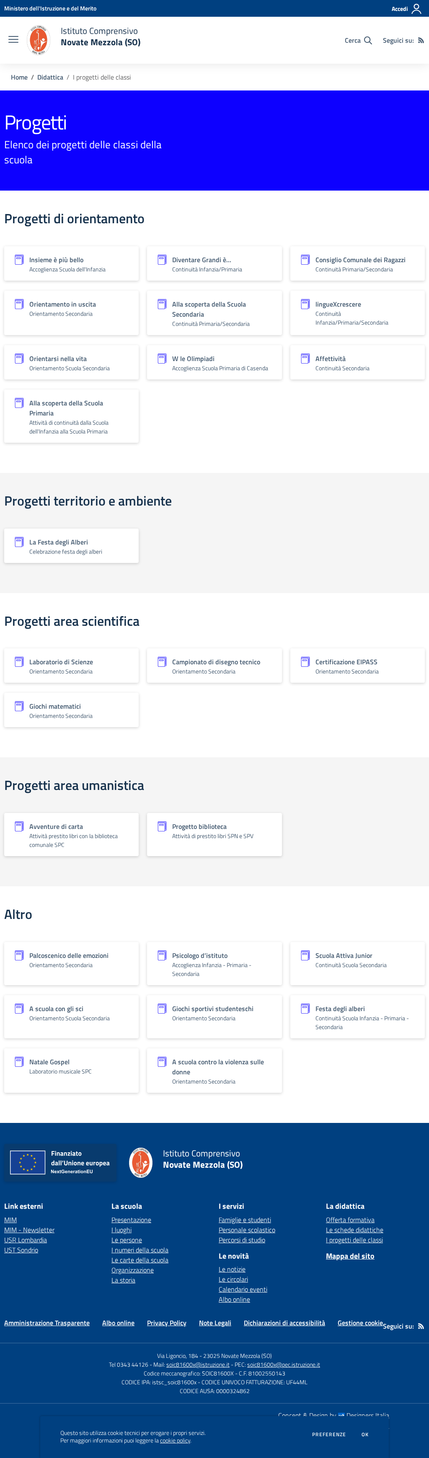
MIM (10, 1220)
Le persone (126, 1240)
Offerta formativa (350, 1220)
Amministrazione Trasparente (47, 1323)
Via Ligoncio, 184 (177, 1355)
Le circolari (233, 1279)
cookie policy (175, 1440)
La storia (123, 1280)
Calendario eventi (243, 1289)
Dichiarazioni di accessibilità (284, 1323)
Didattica (50, 77)
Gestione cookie (360, 1323)
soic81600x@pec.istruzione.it (283, 1364)
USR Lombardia (25, 1240)
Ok (365, 1434)
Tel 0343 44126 (128, 1364)
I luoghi (121, 1230)
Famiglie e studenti (245, 1220)
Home (19, 77)
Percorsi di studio (242, 1240)
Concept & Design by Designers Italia (333, 1415)
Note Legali (215, 1323)
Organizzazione (132, 1270)
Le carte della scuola (139, 1260)
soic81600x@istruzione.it (198, 1364)
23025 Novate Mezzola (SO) (237, 1355)
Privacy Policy (166, 1323)
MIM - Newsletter (29, 1230)
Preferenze (329, 1434)
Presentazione (131, 1220)
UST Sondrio (21, 1250)
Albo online (234, 1299)
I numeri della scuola (139, 1250)
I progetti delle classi (354, 1240)
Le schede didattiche (354, 1230)
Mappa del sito (350, 1256)
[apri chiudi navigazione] (13, 40)
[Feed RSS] (421, 40)
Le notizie (232, 1269)
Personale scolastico (247, 1230)
